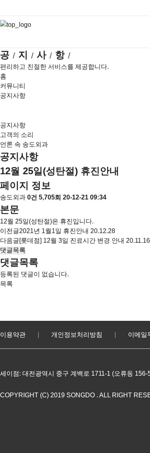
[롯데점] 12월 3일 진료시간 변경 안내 (71, 240)
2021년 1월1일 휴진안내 (54, 231)
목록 (6, 283)
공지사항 (13, 125)
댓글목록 (13, 250)
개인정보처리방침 (76, 334)
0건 (32, 197)
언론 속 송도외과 (24, 144)
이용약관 (13, 334)
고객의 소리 (17, 134)
